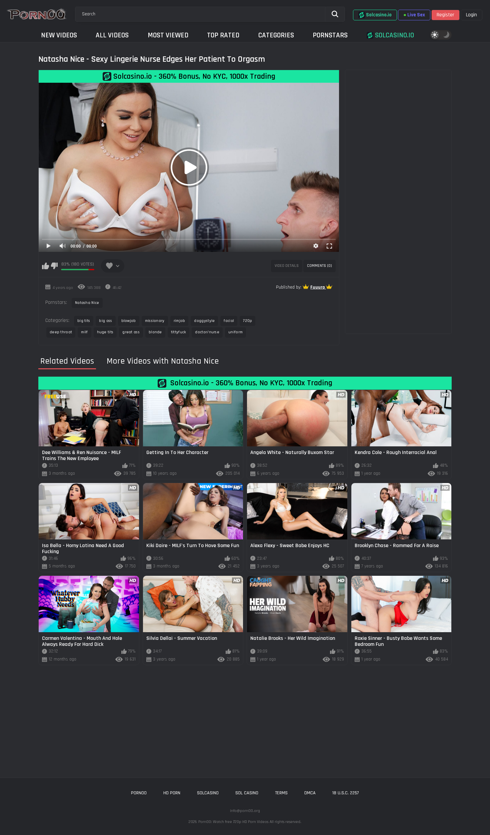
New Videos (59, 35)
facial (229, 320)
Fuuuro (318, 287)
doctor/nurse (207, 332)
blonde (155, 332)
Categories (276, 35)
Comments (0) (319, 265)
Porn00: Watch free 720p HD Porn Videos (233, 821)
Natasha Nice (87, 302)
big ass (105, 320)
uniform (235, 332)
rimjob (179, 320)
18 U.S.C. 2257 (345, 793)
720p (247, 320)
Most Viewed (168, 35)
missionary (155, 320)
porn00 (139, 793)
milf (84, 332)
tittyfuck (178, 332)
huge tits (105, 332)
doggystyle (204, 320)
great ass (131, 332)
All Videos (112, 35)
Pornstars (330, 35)
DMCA (310, 793)
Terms (281, 793)
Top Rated (223, 35)
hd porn (171, 793)
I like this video (45, 266)
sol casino (246, 793)
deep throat (61, 332)
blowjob (128, 320)
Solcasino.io (393, 35)
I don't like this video (54, 266)
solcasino (208, 793)
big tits (83, 320)
